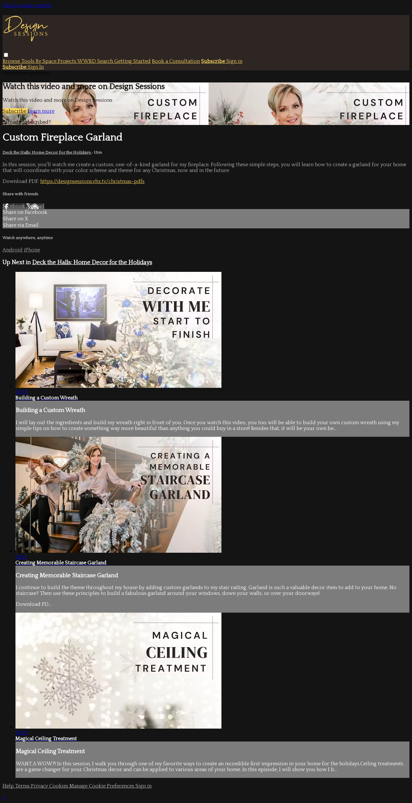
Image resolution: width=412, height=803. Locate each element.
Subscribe (15, 111)
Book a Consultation (176, 61)
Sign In (36, 67)
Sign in (234, 61)
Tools (28, 61)
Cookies (59, 786)
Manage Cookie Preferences (103, 786)
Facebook (14, 206)
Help (9, 786)
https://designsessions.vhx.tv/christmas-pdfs (92, 181)
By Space (47, 61)
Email (37, 206)
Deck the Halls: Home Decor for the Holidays (47, 152)
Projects (67, 61)
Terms (23, 786)
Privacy (40, 786)
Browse (12, 61)
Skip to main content (27, 5)
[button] (6, 55)
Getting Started (132, 61)
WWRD (87, 61)
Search (105, 61)
